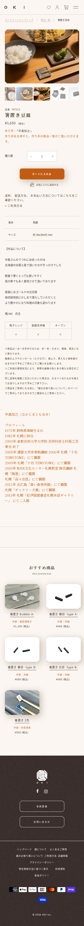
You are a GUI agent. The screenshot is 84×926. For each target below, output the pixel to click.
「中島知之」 (25, 131)
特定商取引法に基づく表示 (33, 868)
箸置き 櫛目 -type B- (22, 667)
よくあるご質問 (58, 849)
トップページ (24, 849)
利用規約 (60, 868)
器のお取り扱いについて (29, 855)
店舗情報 (63, 855)
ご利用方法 (50, 855)
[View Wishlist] (49, 7)
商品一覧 (45, 20)
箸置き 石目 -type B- (63, 667)
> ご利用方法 (13, 206)
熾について (40, 849)
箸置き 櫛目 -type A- (63, 614)
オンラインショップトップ (19, 20)
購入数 (9, 156)
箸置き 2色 (22, 720)
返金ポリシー (41, 875)
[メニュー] (76, 7)
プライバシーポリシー (42, 862)
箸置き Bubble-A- (22, 614)
